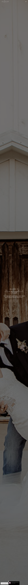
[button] (14, 301)
